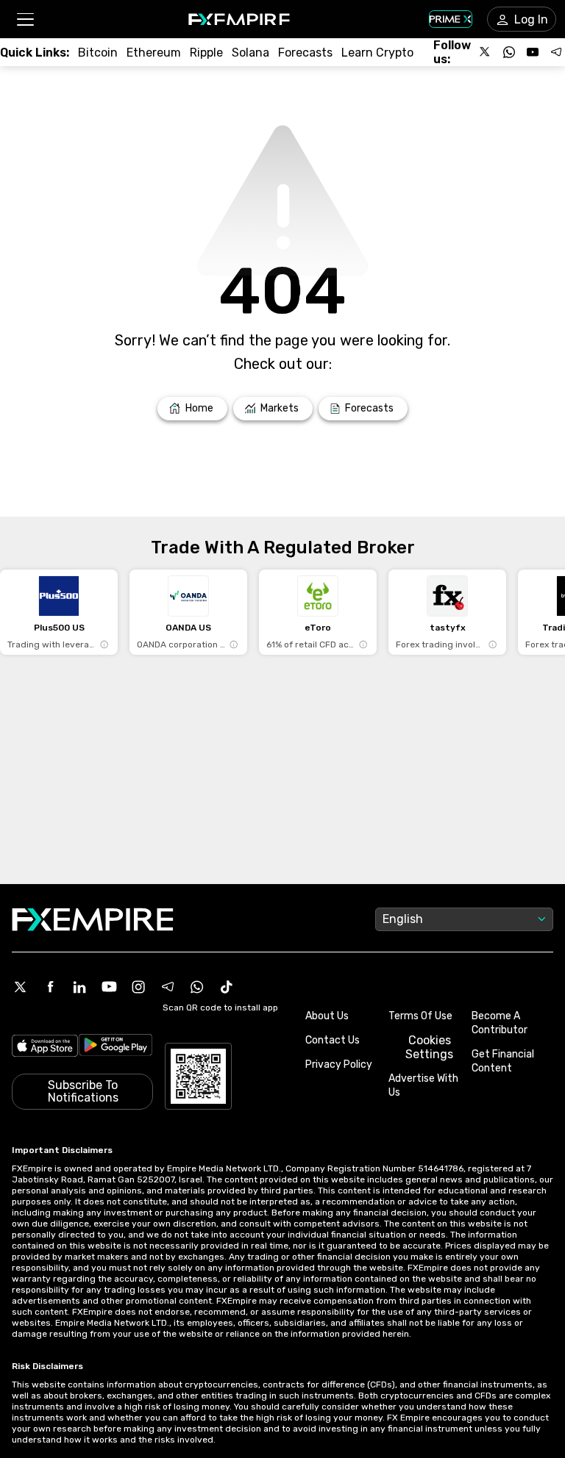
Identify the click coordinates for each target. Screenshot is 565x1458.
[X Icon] (20, 987)
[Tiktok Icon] (226, 987)
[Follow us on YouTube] (532, 52)
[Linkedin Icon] (79, 987)
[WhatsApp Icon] (197, 987)
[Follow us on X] (485, 52)
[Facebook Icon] (50, 987)
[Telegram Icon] (168, 987)
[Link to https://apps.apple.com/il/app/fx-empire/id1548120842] (45, 1047)
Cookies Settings (429, 1047)
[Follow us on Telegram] (556, 52)
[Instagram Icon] (138, 987)
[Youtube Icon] (109, 987)
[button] (24, 19)
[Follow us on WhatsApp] (509, 52)
